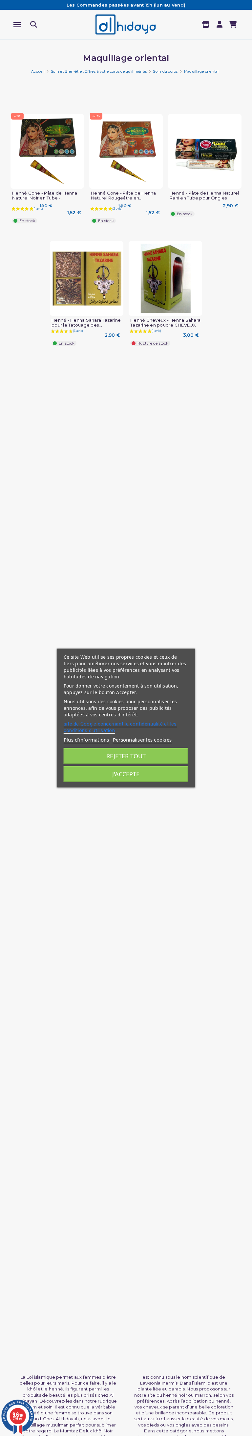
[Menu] (17, 24)
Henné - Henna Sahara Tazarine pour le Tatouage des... (86, 323)
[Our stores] (207, 25)
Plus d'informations (86, 739)
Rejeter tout (126, 756)
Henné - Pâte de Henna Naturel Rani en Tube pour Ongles (204, 195)
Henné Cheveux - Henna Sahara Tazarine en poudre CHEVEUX (165, 323)
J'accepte (125, 774)
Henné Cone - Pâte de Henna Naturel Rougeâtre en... (123, 195)
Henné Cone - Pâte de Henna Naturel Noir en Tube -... (44, 195)
